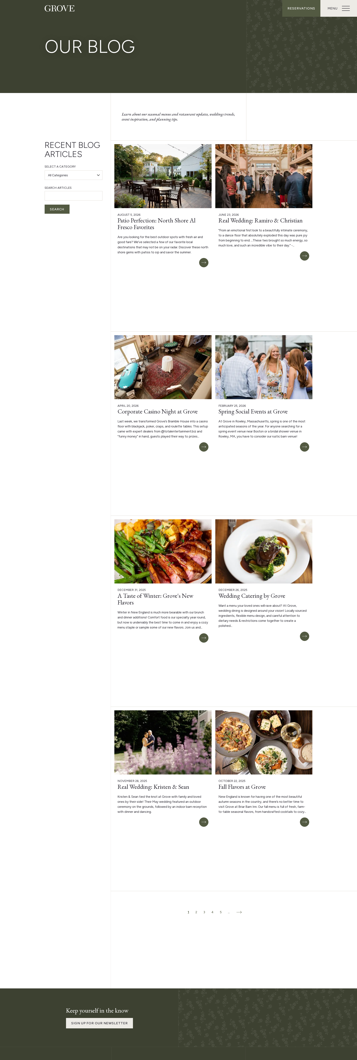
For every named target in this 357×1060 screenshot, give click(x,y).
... (229, 912)
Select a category (60, 166)
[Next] (239, 912)
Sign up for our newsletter (99, 1023)
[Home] (59, 8)
